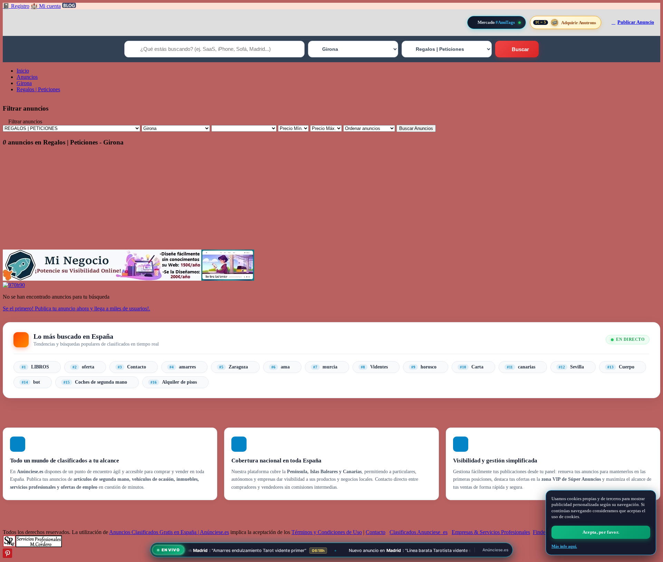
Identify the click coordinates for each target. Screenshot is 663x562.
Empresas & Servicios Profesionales (491, 532)
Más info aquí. (564, 546)
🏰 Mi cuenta (46, 6)
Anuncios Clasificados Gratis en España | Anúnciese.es (169, 532)
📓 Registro (16, 6)
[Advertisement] (210, 201)
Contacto (375, 532)
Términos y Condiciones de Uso (326, 532)
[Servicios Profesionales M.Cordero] (32, 545)
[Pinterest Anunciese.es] (7, 556)
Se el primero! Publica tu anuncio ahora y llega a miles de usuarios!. (76, 308)
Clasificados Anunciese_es (419, 532)
